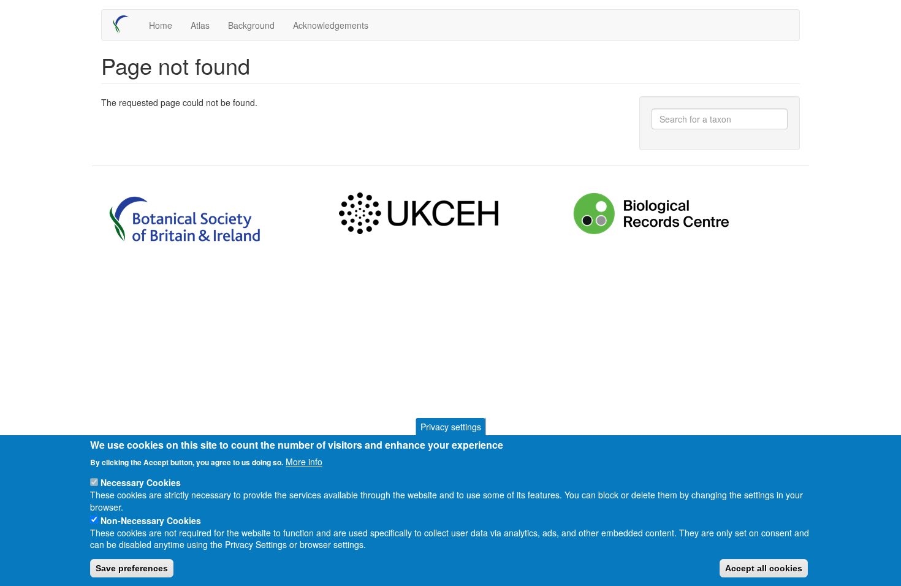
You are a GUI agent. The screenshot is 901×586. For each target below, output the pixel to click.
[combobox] (720, 118)
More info (304, 461)
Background (251, 25)
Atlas (200, 25)
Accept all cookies (763, 568)
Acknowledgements (330, 25)
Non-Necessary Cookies (151, 520)
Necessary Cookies (141, 482)
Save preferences (132, 568)
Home (160, 25)
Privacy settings (450, 426)
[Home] (125, 24)
